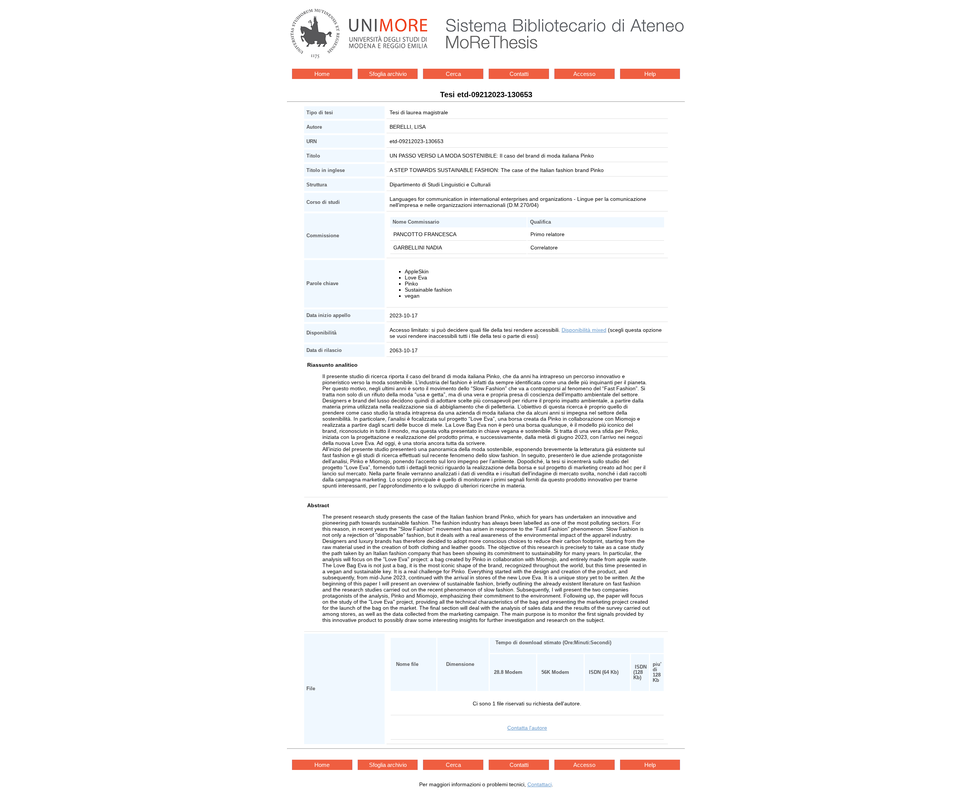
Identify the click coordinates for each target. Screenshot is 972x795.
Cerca (453, 74)
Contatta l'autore (527, 728)
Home (322, 74)
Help (650, 74)
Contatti (519, 74)
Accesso (584, 74)
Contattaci (539, 784)
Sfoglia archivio (388, 74)
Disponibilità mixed (584, 330)
